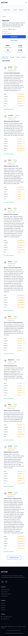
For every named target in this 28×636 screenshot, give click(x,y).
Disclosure (3, 609)
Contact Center (4, 591)
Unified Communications (6, 593)
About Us (3, 603)
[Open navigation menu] (26, 2)
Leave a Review (14, 40)
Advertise (3, 607)
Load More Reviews (14, 557)
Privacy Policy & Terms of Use (14, 630)
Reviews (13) (5, 57)
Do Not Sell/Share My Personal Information (14, 633)
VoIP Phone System (5, 589)
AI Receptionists (4, 596)
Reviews (15, 9)
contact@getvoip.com (7, 616)
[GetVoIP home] (4, 3)
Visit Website (14, 36)
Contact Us (3, 605)
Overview (12, 57)
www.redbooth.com (7, 33)
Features (23, 57)
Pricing (17, 57)
